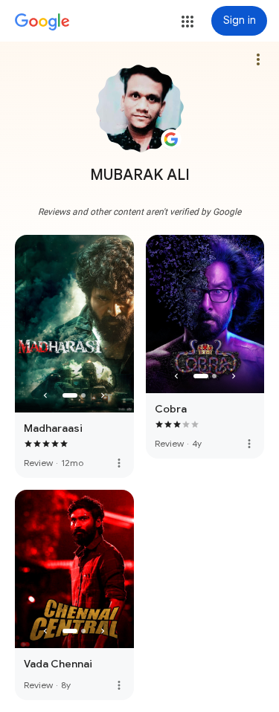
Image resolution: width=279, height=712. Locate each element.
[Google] (42, 22)
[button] (187, 21)
